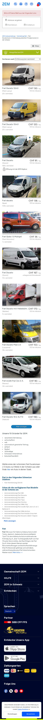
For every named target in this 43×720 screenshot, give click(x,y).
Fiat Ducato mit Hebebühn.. (14, 308)
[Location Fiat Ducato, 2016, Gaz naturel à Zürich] (21, 146)
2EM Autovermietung (9, 36)
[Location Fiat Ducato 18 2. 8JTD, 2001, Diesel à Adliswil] (21, 403)
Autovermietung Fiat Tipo (14, 500)
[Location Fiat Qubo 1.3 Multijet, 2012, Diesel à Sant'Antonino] (21, 223)
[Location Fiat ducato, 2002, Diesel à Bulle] (21, 187)
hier (8, 469)
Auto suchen (16, 5)
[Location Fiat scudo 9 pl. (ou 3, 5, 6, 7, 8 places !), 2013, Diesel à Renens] (21, 367)
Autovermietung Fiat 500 (14, 493)
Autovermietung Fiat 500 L (14, 498)
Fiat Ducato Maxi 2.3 (11, 344)
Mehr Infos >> (18, 552)
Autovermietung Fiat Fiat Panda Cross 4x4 (20, 513)
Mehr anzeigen (21, 427)
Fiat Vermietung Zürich (13, 483)
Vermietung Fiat (22, 36)
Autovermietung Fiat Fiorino (15, 502)
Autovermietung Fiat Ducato (15, 495)
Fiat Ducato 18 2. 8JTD (12, 417)
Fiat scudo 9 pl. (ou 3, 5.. (12, 381)
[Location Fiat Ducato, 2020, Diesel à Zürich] (21, 259)
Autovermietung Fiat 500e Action (17, 511)
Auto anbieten (21, 5)
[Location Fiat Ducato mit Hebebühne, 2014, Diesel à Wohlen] (21, 295)
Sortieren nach (8, 59)
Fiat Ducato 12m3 (9, 88)
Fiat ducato (7, 200)
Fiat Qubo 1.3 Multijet (11, 236)
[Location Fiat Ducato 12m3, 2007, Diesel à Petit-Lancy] (21, 74)
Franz (32, 5)
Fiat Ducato (7, 160)
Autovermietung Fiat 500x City (16, 504)
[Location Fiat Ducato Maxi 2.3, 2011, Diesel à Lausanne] (21, 331)
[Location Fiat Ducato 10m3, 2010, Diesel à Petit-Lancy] (21, 110)
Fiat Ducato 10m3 (9, 124)
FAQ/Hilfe (26, 5)
